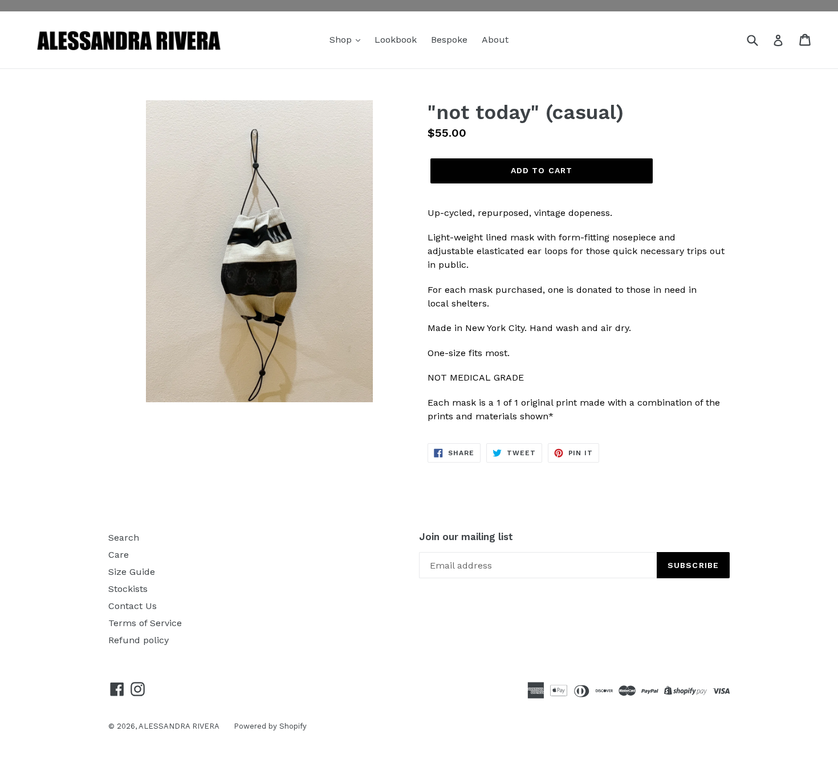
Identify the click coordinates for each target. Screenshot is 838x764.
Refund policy (138, 640)
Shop (342, 39)
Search (123, 537)
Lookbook (396, 39)
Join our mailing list (466, 536)
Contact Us (132, 605)
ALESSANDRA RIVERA (179, 726)
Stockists (128, 588)
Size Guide (131, 571)
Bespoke (449, 39)
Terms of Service (145, 623)
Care (118, 554)
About (495, 39)
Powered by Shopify (270, 726)
